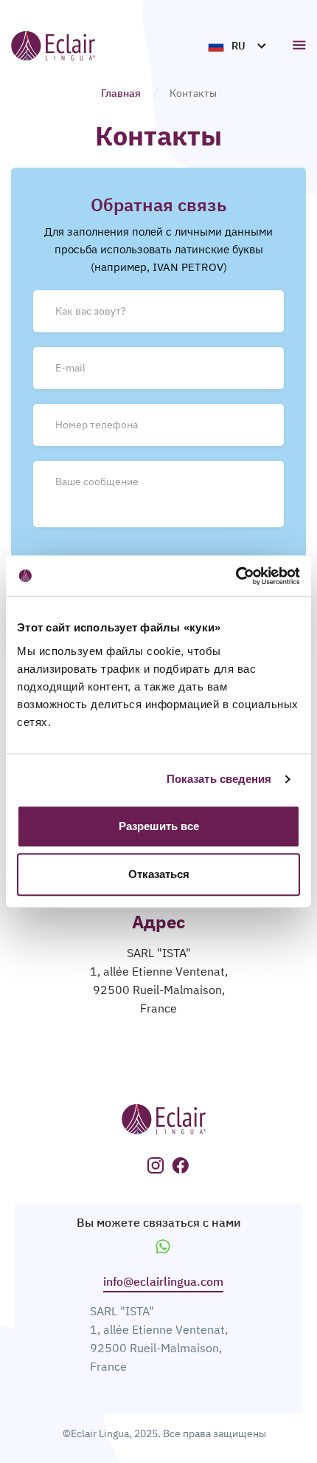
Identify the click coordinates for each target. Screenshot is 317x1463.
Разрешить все (159, 826)
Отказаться (158, 874)
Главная (121, 93)
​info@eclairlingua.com (163, 1281)
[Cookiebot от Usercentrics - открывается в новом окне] (235, 576)
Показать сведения (219, 778)
